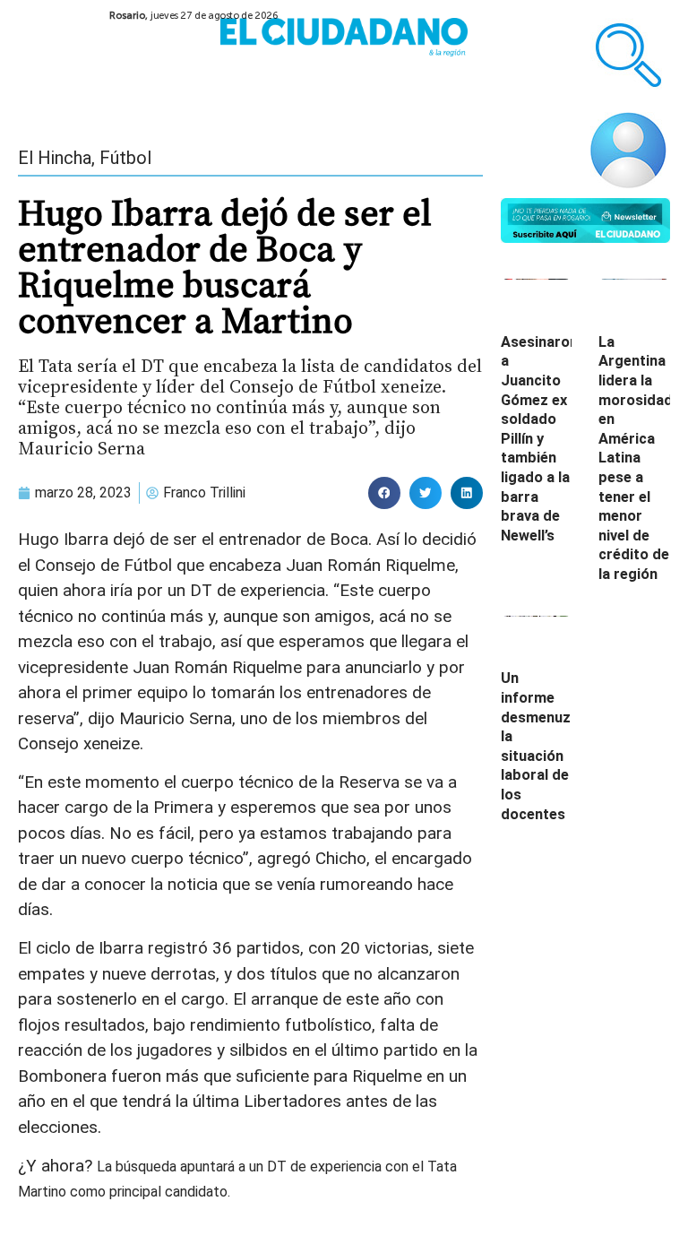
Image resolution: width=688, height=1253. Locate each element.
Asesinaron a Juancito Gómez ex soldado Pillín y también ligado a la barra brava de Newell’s (539, 438)
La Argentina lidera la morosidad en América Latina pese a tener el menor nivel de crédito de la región (635, 458)
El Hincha (54, 158)
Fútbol (125, 158)
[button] (384, 493)
